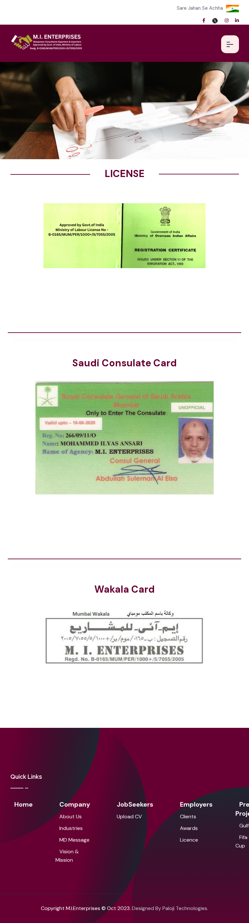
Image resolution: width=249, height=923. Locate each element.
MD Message (74, 839)
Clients (188, 816)
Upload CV (129, 816)
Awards (189, 828)
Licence (189, 839)
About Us (70, 816)
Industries (71, 828)
